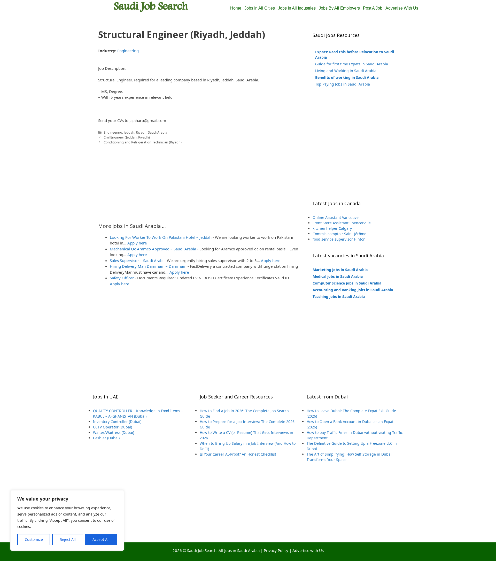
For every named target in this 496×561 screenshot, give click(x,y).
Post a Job (372, 8)
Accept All (101, 539)
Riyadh (141, 132)
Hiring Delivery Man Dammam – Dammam (148, 266)
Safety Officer (122, 277)
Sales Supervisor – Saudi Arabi (137, 260)
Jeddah (129, 132)
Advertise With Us (401, 8)
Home (235, 8)
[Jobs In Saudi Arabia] (151, 6)
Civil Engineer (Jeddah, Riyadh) (127, 137)
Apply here (137, 242)
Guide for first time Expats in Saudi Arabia (351, 64)
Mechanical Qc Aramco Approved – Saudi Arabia (153, 248)
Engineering (128, 50)
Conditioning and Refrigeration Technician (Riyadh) (143, 142)
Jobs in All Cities (259, 8)
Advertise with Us (308, 550)
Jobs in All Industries (297, 8)
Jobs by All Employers (339, 8)
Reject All (68, 539)
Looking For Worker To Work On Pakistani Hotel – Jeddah (161, 237)
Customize (34, 539)
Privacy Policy (276, 550)
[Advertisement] (199, 181)
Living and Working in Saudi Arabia (345, 70)
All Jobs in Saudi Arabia (239, 550)
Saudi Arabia (157, 132)
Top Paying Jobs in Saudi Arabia (342, 84)
